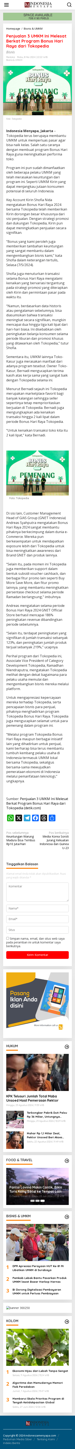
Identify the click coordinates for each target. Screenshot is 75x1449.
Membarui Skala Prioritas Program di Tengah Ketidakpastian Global (38, 1400)
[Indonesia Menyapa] (38, 4)
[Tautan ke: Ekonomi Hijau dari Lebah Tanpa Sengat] (37, 1347)
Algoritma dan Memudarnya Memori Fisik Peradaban (37, 1384)
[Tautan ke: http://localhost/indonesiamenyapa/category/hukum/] (66, 1046)
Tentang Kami (46, 1439)
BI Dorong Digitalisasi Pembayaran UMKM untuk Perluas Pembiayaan (36, 1291)
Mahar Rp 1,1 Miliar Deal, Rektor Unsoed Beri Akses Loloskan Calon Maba (44, 1135)
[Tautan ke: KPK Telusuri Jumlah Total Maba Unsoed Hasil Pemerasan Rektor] (37, 1072)
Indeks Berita (11, 1443)
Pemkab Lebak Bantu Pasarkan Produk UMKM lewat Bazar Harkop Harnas (39, 1279)
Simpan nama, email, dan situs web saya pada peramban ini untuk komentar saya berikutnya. (35, 942)
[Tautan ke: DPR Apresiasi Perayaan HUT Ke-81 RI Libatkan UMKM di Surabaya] (37, 1242)
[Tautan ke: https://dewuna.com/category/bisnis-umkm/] (66, 1216)
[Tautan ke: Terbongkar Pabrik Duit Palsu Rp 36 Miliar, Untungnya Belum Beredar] (15, 1119)
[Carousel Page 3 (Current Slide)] (42, 1201)
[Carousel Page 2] (37, 1201)
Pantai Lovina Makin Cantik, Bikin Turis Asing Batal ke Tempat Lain (35, 1189)
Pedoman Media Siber (17, 1439)
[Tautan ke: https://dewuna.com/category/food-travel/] (66, 1160)
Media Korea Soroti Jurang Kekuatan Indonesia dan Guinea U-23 (54, 840)
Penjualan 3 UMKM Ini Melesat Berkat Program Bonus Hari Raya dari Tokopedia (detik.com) (37, 803)
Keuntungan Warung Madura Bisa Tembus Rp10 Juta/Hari (20, 838)
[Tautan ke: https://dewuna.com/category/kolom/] (66, 1321)
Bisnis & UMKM (14, 60)
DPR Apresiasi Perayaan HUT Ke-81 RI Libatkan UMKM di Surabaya (38, 1267)
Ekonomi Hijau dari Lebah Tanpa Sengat (40, 1371)
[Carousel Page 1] (32, 1201)
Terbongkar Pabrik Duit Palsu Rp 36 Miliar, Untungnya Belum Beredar (47, 1114)
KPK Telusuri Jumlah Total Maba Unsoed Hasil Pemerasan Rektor (32, 1098)
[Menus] (6, 5)
